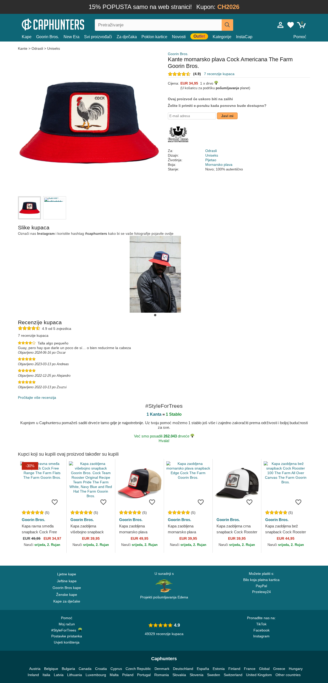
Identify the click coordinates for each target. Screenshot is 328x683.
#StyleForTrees (64, 630)
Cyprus (116, 669)
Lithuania (74, 675)
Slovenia (196, 675)
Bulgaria (68, 669)
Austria (34, 669)
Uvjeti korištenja (66, 642)
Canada (85, 669)
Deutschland (183, 669)
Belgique (51, 669)
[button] (155, 315)
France (249, 669)
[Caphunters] (66, 24)
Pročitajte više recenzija (37, 397)
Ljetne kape (66, 574)
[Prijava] (280, 24)
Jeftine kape (67, 581)
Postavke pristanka (66, 636)
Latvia (59, 675)
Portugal (144, 675)
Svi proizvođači (98, 37)
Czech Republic (138, 669)
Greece (279, 669)
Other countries (288, 675)
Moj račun (67, 624)
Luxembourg (96, 675)
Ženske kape (66, 595)
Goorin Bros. (47, 37)
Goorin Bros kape (67, 588)
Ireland (33, 675)
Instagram (261, 636)
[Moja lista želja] (290, 24)
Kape (27, 37)
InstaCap (244, 37)
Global (264, 669)
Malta (114, 675)
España (203, 669)
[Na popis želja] (55, 501)
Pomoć (299, 37)
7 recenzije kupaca (219, 74)
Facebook (261, 630)
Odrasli (37, 48)
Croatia (101, 669)
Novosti (179, 37)
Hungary (296, 669)
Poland (128, 675)
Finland (234, 669)
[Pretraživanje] (227, 25)
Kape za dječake (66, 601)
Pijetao (210, 160)
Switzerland (233, 675)
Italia (46, 675)
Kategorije (222, 37)
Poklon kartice (154, 37)
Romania (161, 675)
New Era (71, 37)
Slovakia (179, 675)
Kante (23, 48)
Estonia (219, 669)
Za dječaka (127, 37)
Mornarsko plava (218, 164)
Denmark (162, 669)
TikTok (261, 624)
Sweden (213, 675)
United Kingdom (259, 675)
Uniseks (53, 48)
